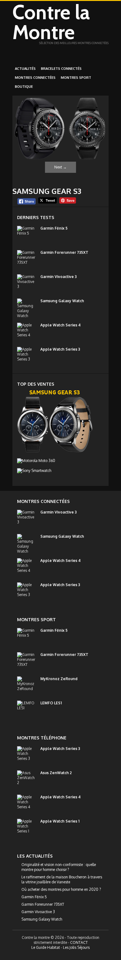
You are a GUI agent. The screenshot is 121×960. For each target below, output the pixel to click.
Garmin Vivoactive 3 (58, 276)
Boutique (24, 86)
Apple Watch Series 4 (60, 325)
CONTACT (79, 942)
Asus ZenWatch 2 (56, 772)
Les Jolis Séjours (76, 947)
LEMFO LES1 (51, 703)
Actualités (25, 68)
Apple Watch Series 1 (59, 821)
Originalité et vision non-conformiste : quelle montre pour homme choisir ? (58, 867)
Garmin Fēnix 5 (54, 228)
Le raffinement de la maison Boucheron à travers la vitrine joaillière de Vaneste (61, 879)
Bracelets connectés (61, 68)
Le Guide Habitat (45, 947)
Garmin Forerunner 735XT (64, 252)
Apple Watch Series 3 (60, 349)
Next (60, 167)
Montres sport (76, 77)
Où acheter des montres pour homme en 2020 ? (61, 889)
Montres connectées (35, 77)
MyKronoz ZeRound (59, 678)
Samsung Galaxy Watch (62, 300)
